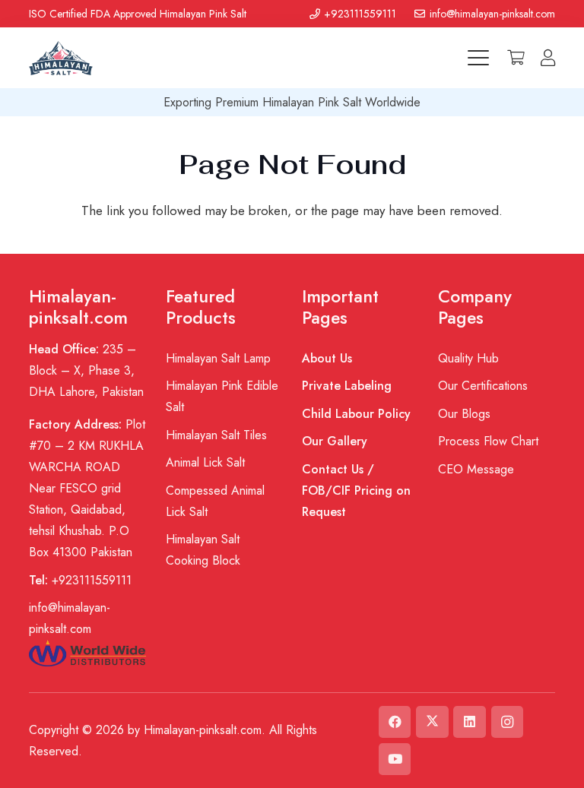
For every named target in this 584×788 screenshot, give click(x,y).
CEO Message (476, 469)
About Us (327, 358)
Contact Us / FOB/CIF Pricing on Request (356, 490)
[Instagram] (507, 722)
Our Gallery (334, 441)
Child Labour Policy (356, 413)
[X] (432, 722)
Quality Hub (468, 358)
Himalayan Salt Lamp (218, 358)
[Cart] (516, 57)
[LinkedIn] (469, 722)
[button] (478, 57)
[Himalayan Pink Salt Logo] (60, 58)
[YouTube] (395, 759)
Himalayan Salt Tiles (216, 435)
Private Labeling (347, 385)
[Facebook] (395, 722)
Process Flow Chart (488, 441)
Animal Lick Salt (205, 462)
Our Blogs (464, 413)
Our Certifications (483, 385)
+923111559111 (80, 580)
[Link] (548, 58)
